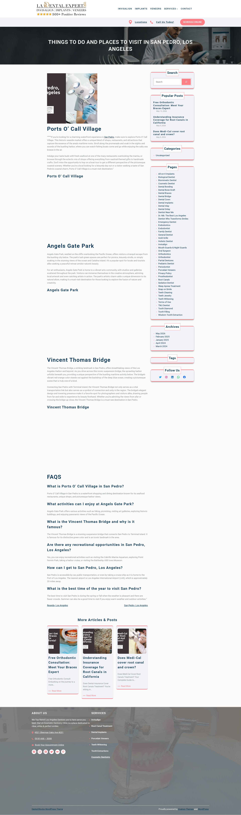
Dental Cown (164, 199)
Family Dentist (165, 231)
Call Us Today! (165, 22)
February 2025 (163, 336)
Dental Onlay (164, 209)
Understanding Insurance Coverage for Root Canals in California (170, 120)
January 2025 (162, 340)
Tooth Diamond (165, 308)
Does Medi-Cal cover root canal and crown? (169, 133)
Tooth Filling (164, 311)
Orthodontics (164, 254)
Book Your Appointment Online (49, 745)
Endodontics (164, 225)
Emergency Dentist (167, 222)
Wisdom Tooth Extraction (170, 315)
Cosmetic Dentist (166, 183)
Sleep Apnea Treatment (169, 286)
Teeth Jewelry (164, 295)
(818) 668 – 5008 (43, 738)
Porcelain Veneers (166, 270)
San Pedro (109, 137)
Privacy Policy (164, 273)
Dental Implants (165, 202)
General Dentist (165, 235)
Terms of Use (164, 302)
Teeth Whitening (165, 299)
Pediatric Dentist (166, 263)
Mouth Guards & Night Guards (172, 247)
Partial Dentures (165, 260)
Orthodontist (164, 257)
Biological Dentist (166, 177)
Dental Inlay (163, 206)
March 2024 (161, 346)
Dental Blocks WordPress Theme (47, 809)
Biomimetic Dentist (167, 180)
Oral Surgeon (164, 251)
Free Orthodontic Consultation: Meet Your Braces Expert (168, 105)
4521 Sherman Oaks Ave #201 (49, 732)
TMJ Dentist (164, 305)
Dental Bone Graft (166, 190)
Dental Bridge (164, 196)
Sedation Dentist (166, 283)
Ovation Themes (186, 809)
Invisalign (162, 244)
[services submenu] (177, 8)
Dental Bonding (165, 186)
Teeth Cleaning (165, 292)
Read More (57, 691)
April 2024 (161, 343)
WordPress (203, 809)
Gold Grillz (163, 238)
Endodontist (164, 228)
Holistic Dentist (165, 241)
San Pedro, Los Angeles (136, 605)
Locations (141, 22)
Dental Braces (164, 193)
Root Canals (164, 279)
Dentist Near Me (166, 212)
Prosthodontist (165, 276)
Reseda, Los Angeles (57, 605)
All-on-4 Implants (166, 174)
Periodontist (164, 267)
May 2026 (160, 333)
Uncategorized (163, 155)
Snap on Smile (165, 289)
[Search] (186, 82)
